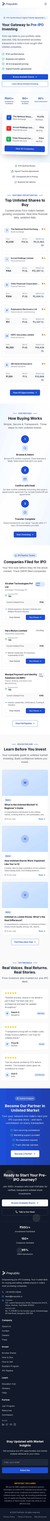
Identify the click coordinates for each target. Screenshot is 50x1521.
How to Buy (7, 1357)
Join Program (8, 1406)
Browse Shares (9, 1353)
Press (4, 1339)
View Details (14, 617)
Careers (5, 1335)
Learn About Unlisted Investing (25, 84)
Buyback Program (10, 1366)
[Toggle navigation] (45, 3)
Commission (7, 1415)
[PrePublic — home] (10, 4)
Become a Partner (23, 1154)
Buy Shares (34, 617)
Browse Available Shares (23, 77)
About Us (6, 1326)
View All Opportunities (23, 392)
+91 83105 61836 (13, 1292)
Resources (7, 1410)
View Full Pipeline (23, 723)
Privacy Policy (9, 1517)
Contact (5, 1331)
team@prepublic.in (13, 1296)
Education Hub (9, 1384)
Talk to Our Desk (27, 1212)
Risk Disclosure (40, 1517)
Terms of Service (25, 1517)
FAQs (4, 1393)
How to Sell (7, 1362)
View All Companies (25, 148)
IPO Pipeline (7, 1370)
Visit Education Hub (23, 942)
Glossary (6, 1388)
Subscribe (25, 1470)
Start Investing (24, 534)
